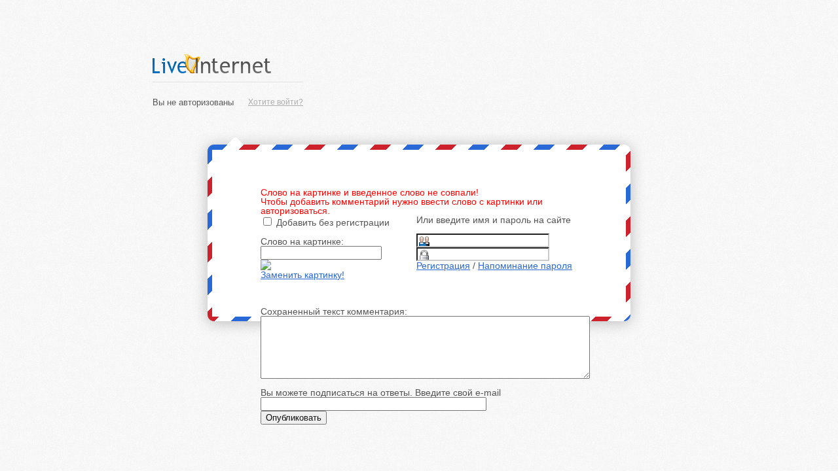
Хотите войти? (275, 102)
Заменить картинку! (302, 275)
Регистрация (443, 265)
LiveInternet (228, 64)
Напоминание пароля (525, 265)
